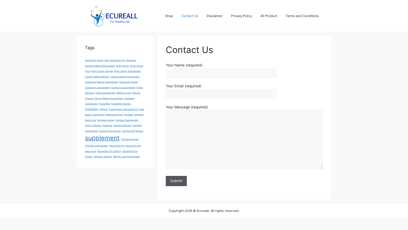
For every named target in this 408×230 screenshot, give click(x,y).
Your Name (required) (184, 65)
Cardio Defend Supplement (125, 76)
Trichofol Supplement (96, 145)
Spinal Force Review (110, 131)
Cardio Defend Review (97, 76)
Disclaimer (214, 16)
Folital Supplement (105, 93)
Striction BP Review (132, 131)
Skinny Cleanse (93, 125)
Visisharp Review (102, 156)
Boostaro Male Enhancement (100, 66)
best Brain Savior (94, 60)
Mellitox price (123, 93)
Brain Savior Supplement (127, 71)
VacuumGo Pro (117, 145)
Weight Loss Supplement (126, 156)
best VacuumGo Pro (115, 60)
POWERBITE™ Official (96, 109)
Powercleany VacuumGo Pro (124, 109)
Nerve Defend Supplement (109, 98)
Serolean (128, 114)
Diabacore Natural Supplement (101, 82)
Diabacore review (128, 82)
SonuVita (107, 125)
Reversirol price (114, 114)
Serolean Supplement (126, 120)
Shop (169, 16)
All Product (269, 16)
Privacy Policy (241, 16)
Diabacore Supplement (97, 87)
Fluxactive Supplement (123, 87)
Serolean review (105, 120)
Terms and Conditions (302, 16)
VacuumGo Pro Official (109, 151)
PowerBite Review (121, 103)
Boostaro (131, 60)
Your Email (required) (183, 86)
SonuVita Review (122, 125)
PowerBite (104, 103)
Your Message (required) (187, 107)
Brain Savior (122, 66)
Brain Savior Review (102, 71)
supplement (102, 138)
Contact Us (189, 16)
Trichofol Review (130, 139)
